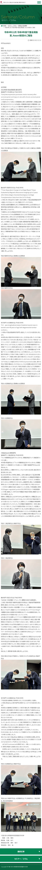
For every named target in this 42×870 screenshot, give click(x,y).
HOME (4, 25)
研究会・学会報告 (22, 25)
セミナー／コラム (12, 25)
